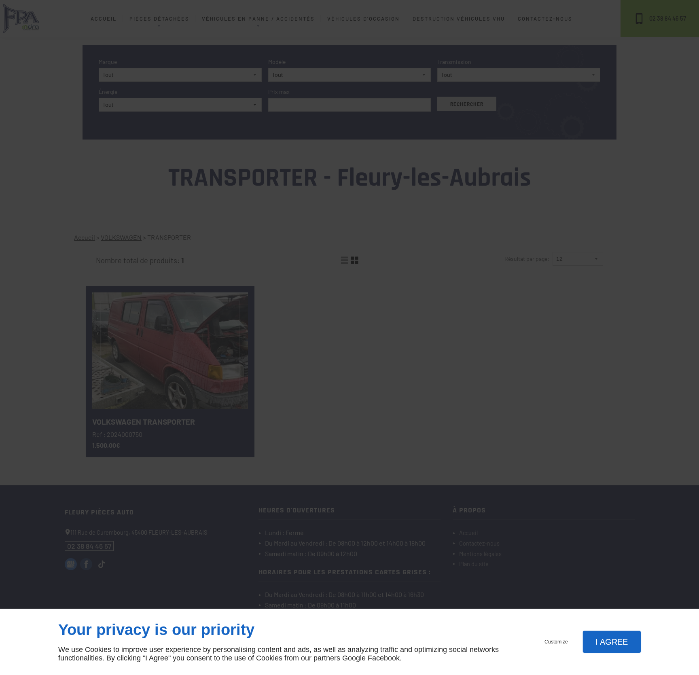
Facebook (384, 658)
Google (354, 658)
